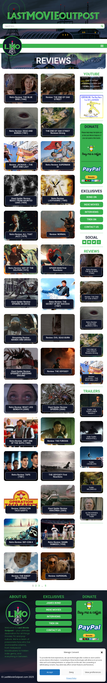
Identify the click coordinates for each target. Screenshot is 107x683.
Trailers (91, 391)
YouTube (92, 74)
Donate (92, 127)
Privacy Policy (71, 678)
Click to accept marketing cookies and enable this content (91, 83)
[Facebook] (89, 242)
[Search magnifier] (102, 26)
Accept (50, 672)
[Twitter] (94, 242)
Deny (71, 672)
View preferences (93, 672)
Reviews (91, 251)
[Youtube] (84, 242)
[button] (101, 652)
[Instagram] (99, 242)
